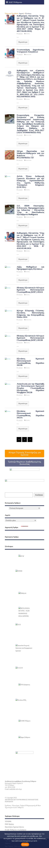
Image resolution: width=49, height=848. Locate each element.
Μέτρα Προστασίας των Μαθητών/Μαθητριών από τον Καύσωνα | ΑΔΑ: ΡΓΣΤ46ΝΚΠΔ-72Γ (30, 154)
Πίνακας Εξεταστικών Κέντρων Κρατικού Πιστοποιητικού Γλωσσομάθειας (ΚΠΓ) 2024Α (30, 290)
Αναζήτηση (39, 495)
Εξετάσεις (28, 33)
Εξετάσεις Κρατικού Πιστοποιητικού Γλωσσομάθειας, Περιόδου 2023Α (30, 414)
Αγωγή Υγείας (28, 160)
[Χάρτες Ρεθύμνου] (24, 758)
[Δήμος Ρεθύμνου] (24, 742)
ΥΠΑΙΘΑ (8, 821)
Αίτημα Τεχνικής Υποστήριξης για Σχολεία (24, 453)
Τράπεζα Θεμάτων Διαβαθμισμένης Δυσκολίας (24, 462)
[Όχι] (46, 839)
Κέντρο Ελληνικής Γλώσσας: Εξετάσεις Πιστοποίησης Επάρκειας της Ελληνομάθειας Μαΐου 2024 (30, 313)
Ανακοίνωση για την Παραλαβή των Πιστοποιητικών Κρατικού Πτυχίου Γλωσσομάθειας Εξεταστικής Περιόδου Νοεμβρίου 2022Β (30, 388)
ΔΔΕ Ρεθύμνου (15, 2)
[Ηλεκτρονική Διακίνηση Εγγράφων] (24, 578)
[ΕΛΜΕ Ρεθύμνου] (24, 725)
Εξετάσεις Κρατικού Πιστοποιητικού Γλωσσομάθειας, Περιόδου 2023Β (30, 362)
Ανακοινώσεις (28, 54)
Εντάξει (25, 844)
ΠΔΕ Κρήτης (9, 824)
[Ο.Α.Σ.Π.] (24, 673)
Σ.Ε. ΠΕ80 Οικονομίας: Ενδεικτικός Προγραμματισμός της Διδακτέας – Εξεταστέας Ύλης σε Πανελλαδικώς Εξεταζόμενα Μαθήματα (30, 210)
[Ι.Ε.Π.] (24, 632)
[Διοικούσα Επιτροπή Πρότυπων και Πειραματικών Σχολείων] (24, 653)
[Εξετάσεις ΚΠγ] (24, 707)
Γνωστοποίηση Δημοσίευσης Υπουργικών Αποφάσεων (30, 51)
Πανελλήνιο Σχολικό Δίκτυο (14, 827)
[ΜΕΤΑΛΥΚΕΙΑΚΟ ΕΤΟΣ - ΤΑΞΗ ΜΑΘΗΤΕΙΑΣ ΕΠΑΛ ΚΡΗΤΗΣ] (24, 613)
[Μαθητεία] (24, 598)
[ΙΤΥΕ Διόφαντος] (24, 688)
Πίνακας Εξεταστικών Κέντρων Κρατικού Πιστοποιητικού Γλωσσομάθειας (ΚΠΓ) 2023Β (30, 338)
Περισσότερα (22, 42)
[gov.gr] (24, 560)
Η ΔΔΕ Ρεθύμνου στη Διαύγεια (15, 830)
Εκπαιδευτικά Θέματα (30, 217)
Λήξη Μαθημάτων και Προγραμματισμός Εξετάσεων (30, 268)
